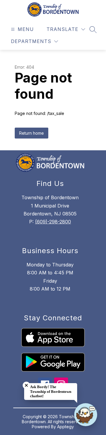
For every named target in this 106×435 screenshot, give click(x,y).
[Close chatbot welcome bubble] (26, 385)
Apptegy (65, 426)
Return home (31, 133)
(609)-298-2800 (53, 222)
